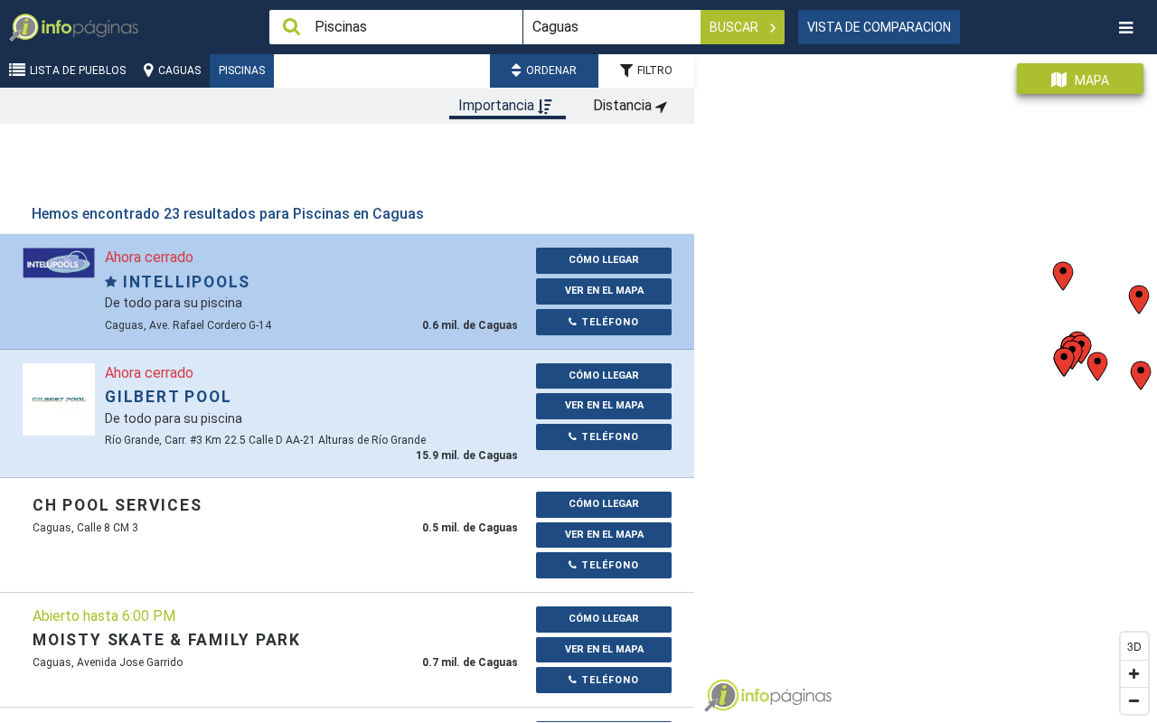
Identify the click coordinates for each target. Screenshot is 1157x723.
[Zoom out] (1134, 700)
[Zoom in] (1134, 673)
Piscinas (242, 70)
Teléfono (608, 322)
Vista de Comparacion (879, 27)
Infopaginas (721, 696)
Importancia (498, 105)
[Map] (925, 382)
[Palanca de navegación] (1125, 27)
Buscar (735, 27)
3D (1134, 645)
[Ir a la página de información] (59, 261)
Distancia (624, 105)
